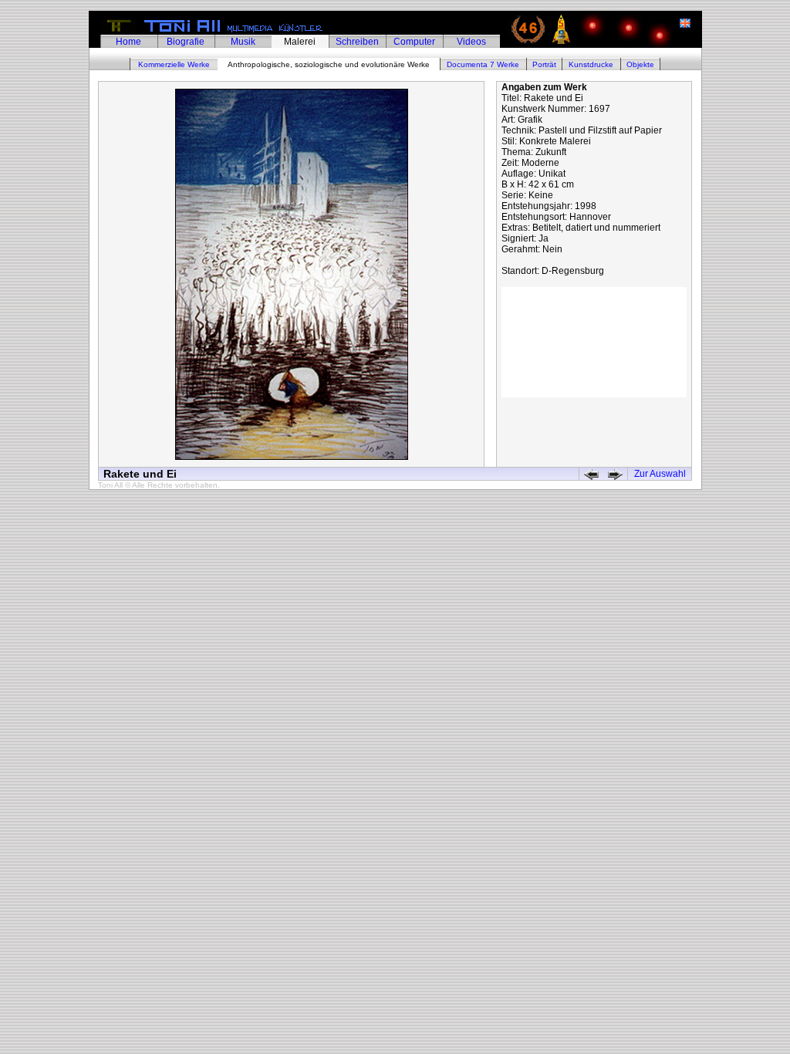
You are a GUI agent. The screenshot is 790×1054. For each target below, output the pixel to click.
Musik (243, 41)
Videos (471, 41)
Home (128, 41)
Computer (414, 41)
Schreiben (357, 41)
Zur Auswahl (660, 473)
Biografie (185, 41)
